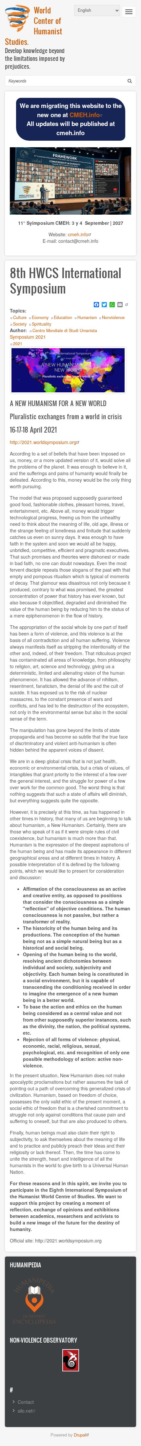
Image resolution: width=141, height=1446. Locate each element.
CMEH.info (85, 114)
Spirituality (41, 324)
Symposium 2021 (28, 336)
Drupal (80, 1435)
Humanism (87, 317)
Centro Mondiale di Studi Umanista (64, 330)
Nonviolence (113, 317)
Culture (20, 317)
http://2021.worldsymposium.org (43, 442)
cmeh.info (78, 234)
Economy (40, 317)
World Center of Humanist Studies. (33, 26)
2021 (17, 344)
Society (20, 324)
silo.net (25, 1410)
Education (63, 317)
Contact (26, 1402)
